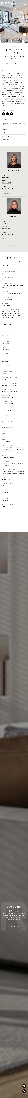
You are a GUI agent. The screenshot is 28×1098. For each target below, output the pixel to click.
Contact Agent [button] (14, 63)
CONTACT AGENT (14, 246)
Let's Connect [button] (15, 926)
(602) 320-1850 (6, 183)
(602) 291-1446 (6, 229)
